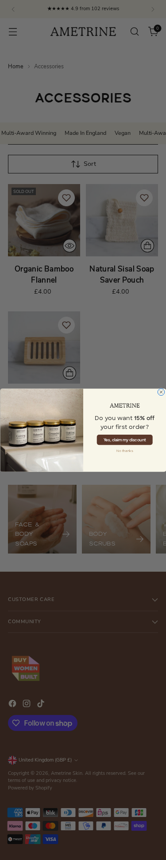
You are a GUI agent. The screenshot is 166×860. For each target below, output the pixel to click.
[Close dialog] (161, 392)
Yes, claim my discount (124, 439)
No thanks (124, 450)
